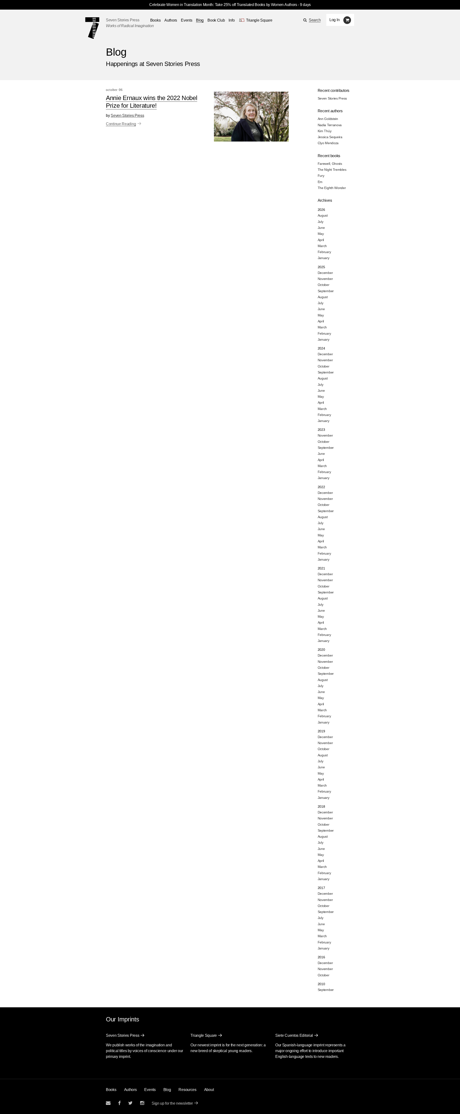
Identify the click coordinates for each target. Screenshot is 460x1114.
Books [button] (155, 20)
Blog (200, 20)
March (322, 246)
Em (320, 182)
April (321, 240)
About (209, 1090)
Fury (321, 176)
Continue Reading (121, 124)
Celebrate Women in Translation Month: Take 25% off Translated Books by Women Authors (223, 5)
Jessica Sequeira (330, 137)
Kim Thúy (325, 131)
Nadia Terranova (330, 125)
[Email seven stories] (108, 1103)
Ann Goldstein (328, 119)
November (325, 279)
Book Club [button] (216, 20)
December (325, 273)
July (320, 222)
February (324, 252)
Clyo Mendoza (328, 143)
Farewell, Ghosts (330, 164)
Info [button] (232, 20)
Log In (334, 20)
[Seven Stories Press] (92, 28)
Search (315, 20)
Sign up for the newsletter (172, 1103)
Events (186, 20)
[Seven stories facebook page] (119, 1103)
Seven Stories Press (122, 20)
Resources (187, 1090)
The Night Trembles (332, 170)
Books (111, 1090)
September (326, 291)
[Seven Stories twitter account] (130, 1103)
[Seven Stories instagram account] (142, 1103)
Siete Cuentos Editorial (294, 1035)
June (321, 228)
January (323, 258)
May (321, 234)
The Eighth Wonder (332, 188)
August (323, 215)
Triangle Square (203, 1035)
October (323, 285)
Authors (170, 20)
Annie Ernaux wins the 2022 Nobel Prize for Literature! (151, 101)
